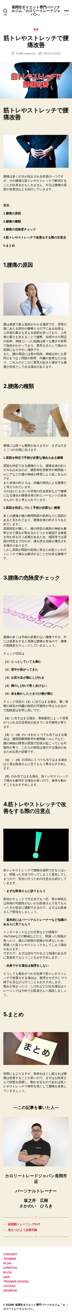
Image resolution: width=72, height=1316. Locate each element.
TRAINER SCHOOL (16, 1281)
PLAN (7, 1263)
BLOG (7, 1272)
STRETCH (10, 1268)
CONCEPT (10, 1254)
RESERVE (10, 1290)
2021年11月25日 (52, 53)
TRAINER (9, 1258)
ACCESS (9, 1286)
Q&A (6, 1277)
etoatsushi (29, 53)
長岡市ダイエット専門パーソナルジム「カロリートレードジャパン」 (36, 10)
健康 (35, 29)
